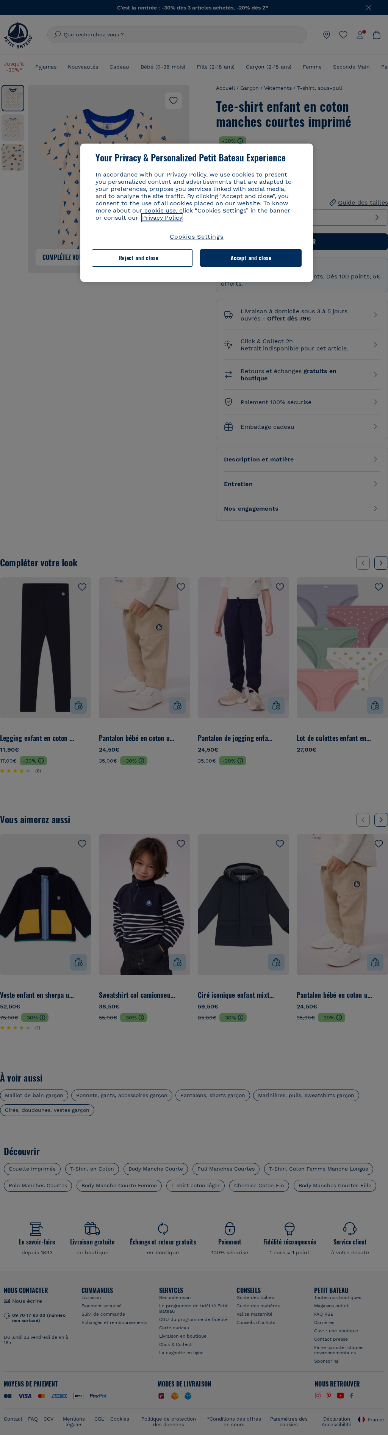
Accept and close (251, 258)
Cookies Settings (197, 236)
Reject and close (138, 258)
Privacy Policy (162, 217)
